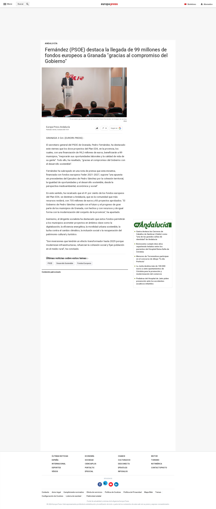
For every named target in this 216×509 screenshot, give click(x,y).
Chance (121, 456)
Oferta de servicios (94, 492)
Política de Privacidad (133, 492)
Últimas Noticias (60, 456)
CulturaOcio (124, 460)
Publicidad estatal (93, 496)
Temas (158, 492)
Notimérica (156, 463)
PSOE (50, 263)
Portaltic (89, 467)
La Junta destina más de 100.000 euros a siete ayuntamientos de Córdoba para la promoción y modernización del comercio (150, 270)
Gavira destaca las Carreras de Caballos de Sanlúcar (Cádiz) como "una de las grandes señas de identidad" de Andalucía (151, 235)
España (55, 460)
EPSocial (89, 471)
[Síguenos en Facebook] (99, 485)
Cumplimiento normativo (74, 492)
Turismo (155, 460)
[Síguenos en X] (105, 485)
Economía (89, 456)
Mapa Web (148, 492)
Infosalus (123, 471)
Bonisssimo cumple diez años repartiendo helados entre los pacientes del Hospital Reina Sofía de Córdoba (152, 248)
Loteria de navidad (73, 496)
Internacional (59, 463)
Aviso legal (56, 492)
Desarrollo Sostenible (64, 263)
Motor (154, 456)
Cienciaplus (90, 463)
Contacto (45, 492)
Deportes (56, 467)
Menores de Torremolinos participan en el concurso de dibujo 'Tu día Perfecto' (152, 259)
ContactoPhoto (159, 467)
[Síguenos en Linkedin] (116, 485)
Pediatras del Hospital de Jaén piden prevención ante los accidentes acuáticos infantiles (152, 281)
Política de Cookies (113, 492)
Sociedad (89, 460)
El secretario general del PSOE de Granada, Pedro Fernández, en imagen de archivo (98, 119)
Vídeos (55, 471)
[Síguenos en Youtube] (110, 485)
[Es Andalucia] (153, 228)
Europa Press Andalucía (58, 127)
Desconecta (124, 463)
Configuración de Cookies (52, 496)
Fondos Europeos (84, 263)
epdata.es (122, 467)
